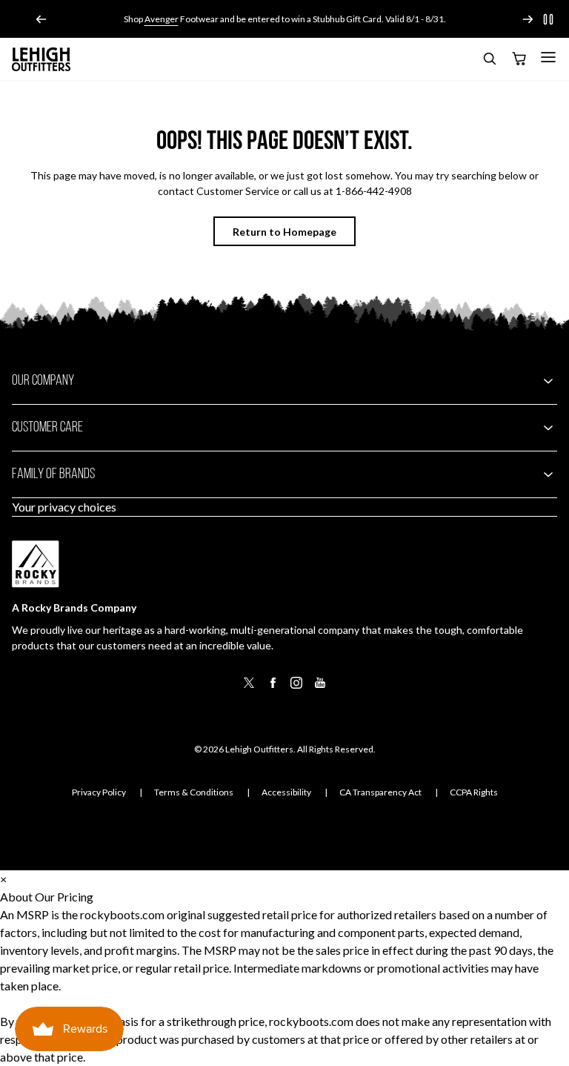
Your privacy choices (64, 507)
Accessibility (286, 792)
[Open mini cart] (519, 59)
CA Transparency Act (380, 792)
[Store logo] (41, 59)
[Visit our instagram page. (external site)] (296, 687)
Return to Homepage (284, 231)
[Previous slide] (41, 19)
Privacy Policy (99, 792)
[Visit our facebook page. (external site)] (273, 687)
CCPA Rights (474, 792)
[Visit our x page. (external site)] (249, 687)
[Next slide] (527, 19)
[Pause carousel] (548, 19)
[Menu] (548, 57)
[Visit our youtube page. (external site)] (320, 687)
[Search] (489, 61)
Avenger (161, 18)
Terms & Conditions (193, 792)
